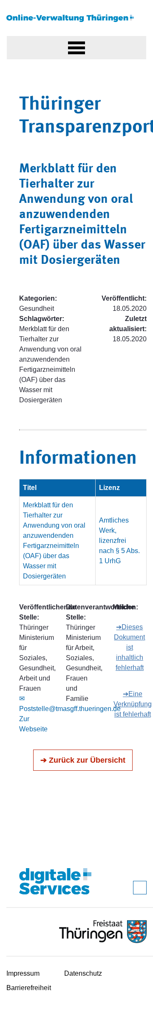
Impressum (23, 973)
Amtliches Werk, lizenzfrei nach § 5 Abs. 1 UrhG (119, 540)
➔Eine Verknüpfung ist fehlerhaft (132, 704)
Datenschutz (83, 973)
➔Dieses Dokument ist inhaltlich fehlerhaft (129, 647)
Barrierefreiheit (28, 987)
